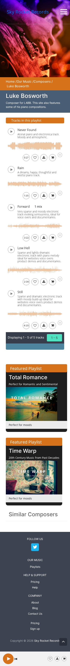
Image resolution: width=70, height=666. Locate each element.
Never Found (27, 130)
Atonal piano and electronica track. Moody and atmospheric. (38, 135)
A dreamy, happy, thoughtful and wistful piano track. (37, 173)
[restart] (16, 659)
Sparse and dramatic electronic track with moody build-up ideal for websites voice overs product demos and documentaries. (40, 300)
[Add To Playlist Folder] (50, 658)
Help (35, 587)
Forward (24, 206)
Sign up (35, 628)
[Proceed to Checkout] (64, 658)
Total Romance (28, 377)
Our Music (24, 81)
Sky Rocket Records (47, 640)
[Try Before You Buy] (57, 658)
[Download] (43, 157)
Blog (35, 608)
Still (20, 292)
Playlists (35, 566)
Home (10, 81)
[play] (8, 658)
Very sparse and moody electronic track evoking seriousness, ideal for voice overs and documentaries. (39, 214)
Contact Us (35, 613)
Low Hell (24, 248)
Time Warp (22, 451)
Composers (42, 81)
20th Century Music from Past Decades (34, 458)
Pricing (35, 581)
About (35, 602)
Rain (21, 168)
